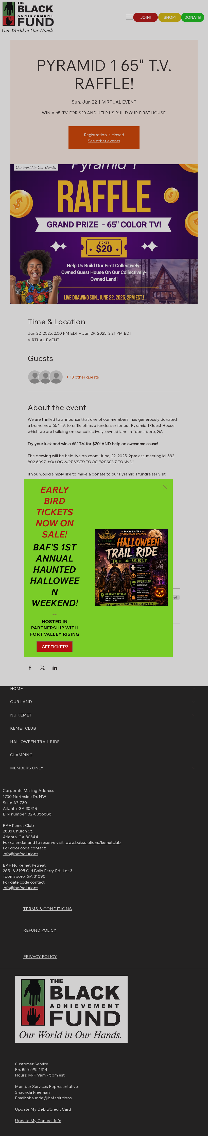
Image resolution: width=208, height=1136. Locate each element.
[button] (165, 487)
